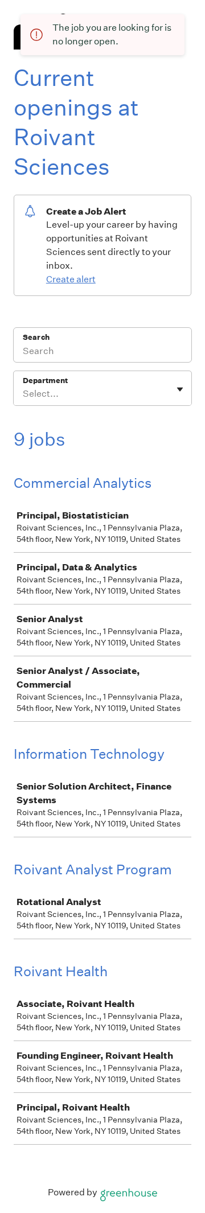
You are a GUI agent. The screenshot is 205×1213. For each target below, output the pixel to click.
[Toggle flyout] (180, 389)
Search (36, 337)
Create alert (71, 279)
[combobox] (23, 394)
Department (45, 380)
